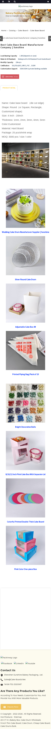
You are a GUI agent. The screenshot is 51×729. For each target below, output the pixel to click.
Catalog (12, 30)
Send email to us (11, 77)
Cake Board (23, 30)
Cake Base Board (37, 30)
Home (3, 30)
